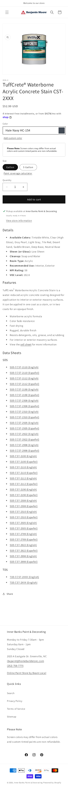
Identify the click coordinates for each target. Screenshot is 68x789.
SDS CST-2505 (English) (23, 522)
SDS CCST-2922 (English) (24, 433)
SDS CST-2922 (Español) (23, 550)
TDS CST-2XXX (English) (23, 582)
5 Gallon (28, 167)
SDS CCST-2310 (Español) (24, 417)
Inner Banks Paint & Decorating (28, 782)
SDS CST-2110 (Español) (23, 472)
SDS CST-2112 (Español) (23, 483)
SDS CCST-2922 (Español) (24, 439)
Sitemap (11, 716)
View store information (19, 220)
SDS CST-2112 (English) (23, 478)
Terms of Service (16, 708)
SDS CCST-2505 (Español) (24, 428)
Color (5, 123)
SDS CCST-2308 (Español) (24, 406)
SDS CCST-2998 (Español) (24, 450)
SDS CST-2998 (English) (23, 556)
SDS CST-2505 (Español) (23, 528)
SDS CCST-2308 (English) (24, 400)
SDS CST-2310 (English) (23, 511)
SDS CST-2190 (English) (23, 489)
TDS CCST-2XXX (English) (24, 577)
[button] (7, 12)
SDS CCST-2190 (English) (24, 389)
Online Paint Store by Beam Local (26, 673)
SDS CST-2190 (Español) (23, 495)
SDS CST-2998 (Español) (23, 561)
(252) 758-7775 (15, 665)
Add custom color (13, 138)
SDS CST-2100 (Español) (23, 461)
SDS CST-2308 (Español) (23, 506)
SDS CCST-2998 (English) (24, 445)
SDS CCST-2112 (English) (24, 378)
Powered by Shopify (52, 782)
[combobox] (34, 130)
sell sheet (25, 344)
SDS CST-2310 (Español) (23, 517)
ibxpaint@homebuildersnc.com (25, 661)
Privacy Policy (14, 701)
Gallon (10, 167)
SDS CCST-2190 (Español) (24, 395)
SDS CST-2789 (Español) (23, 539)
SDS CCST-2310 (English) (24, 411)
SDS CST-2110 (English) (23, 467)
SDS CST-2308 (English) (23, 500)
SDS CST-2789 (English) (23, 533)
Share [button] (10, 593)
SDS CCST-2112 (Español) (24, 383)
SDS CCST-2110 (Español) (24, 372)
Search (11, 693)
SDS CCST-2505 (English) (24, 422)
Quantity (7, 180)
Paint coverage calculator (18, 173)
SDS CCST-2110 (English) (24, 367)
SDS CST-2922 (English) (23, 545)
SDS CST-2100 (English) (23, 456)
